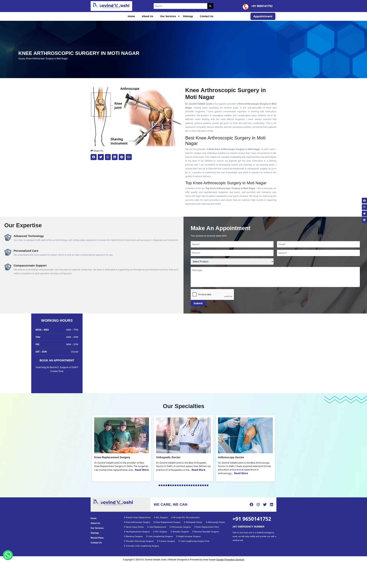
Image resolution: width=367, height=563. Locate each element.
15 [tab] (191, 485)
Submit (198, 303)
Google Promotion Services (230, 559)
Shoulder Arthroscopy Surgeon (139, 541)
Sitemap (188, 16)
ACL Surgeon (161, 517)
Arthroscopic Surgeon (181, 527)
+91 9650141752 (262, 6)
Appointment (263, 16)
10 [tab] (180, 485)
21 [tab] (205, 485)
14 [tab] (189, 485)
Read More (137, 469)
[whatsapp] (8, 555)
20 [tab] (203, 485)
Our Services (168, 16)
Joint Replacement (157, 527)
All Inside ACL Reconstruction (186, 517)
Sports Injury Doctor (134, 527)
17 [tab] (196, 485)
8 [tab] (175, 485)
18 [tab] (198, 485)
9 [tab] (178, 485)
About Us (147, 16)
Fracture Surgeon (166, 541)
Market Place (97, 537)
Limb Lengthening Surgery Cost (194, 541)
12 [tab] (185, 485)
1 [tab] (159, 485)
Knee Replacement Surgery (167, 522)
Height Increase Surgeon (189, 536)
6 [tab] (171, 485)
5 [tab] (168, 485)
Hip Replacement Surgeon (137, 531)
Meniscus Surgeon (134, 536)
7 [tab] (173, 485)
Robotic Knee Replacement (138, 517)
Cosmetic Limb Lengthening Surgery (142, 546)
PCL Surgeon (161, 531)
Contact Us (206, 16)
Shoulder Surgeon (180, 531)
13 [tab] (187, 485)
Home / (22, 58)
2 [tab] (162, 485)
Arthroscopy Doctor (216, 522)
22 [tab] (207, 485)
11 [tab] (182, 485)
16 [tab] (194, 485)
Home (131, 16)
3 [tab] (164, 485)
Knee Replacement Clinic (207, 527)
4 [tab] (166, 485)
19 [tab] (201, 485)
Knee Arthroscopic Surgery (137, 522)
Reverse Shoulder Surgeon (206, 531)
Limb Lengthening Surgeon (160, 536)
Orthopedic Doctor (193, 522)
